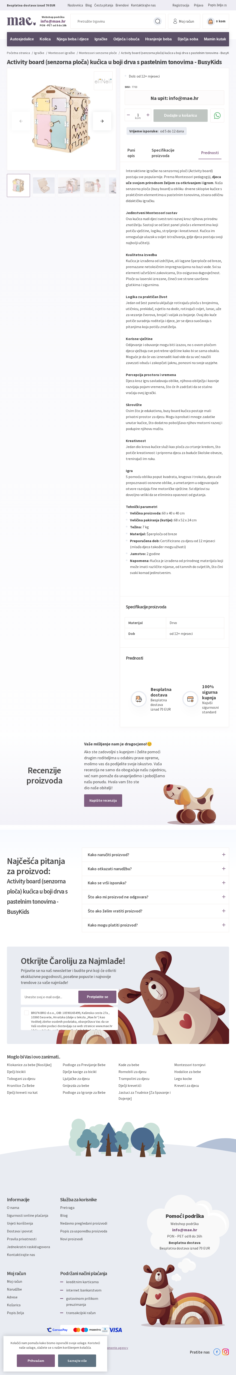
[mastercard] (77, 1330)
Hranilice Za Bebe (21, 1085)
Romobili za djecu (132, 1071)
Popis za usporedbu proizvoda (83, 1231)
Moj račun (14, 1281)
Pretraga (157, 21)
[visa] (116, 1330)
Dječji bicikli (16, 1071)
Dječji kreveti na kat (22, 1092)
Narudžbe (14, 1289)
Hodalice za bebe (187, 1071)
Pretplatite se (97, 997)
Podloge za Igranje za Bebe (84, 1092)
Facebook (216, 1351)
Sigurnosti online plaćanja (27, 1215)
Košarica (14, 1305)
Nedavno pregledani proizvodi (83, 1223)
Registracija (180, 5)
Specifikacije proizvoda (163, 152)
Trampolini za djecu (133, 1078)
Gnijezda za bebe (76, 1085)
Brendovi (122, 5)
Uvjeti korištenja (20, 1223)
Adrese (12, 1297)
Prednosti (210, 152)
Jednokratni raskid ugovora (28, 1246)
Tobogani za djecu (21, 1078)
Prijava (198, 5)
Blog (88, 5)
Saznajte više (77, 1361)
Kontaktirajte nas (143, 5)
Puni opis (131, 152)
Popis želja (15, 1312)
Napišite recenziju (103, 800)
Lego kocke (183, 1078)
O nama (13, 1207)
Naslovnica (75, 5)
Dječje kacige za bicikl (80, 1071)
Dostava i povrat (20, 1231)
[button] (102, 121)
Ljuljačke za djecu (76, 1078)
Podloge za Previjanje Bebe (84, 1064)
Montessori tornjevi (189, 1064)
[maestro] (91, 1330)
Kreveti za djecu (186, 1085)
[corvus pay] (57, 1330)
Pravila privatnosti (21, 1239)
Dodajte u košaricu (180, 115)
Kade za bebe (128, 1064)
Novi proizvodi (71, 1239)
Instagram (225, 1351)
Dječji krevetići (129, 1085)
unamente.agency (115, 1348)
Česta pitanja (103, 5)
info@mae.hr (53, 21)
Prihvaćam (36, 1361)
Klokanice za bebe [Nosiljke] (29, 1064)
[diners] (105, 1330)
